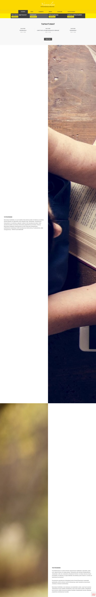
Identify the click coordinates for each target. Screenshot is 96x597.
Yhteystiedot (71, 11)
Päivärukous (23, 30)
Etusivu (23, 11)
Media (50, 11)
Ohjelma (59, 11)
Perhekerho (73, 30)
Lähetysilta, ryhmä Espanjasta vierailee (48, 30)
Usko (31, 11)
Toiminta (41, 11)
